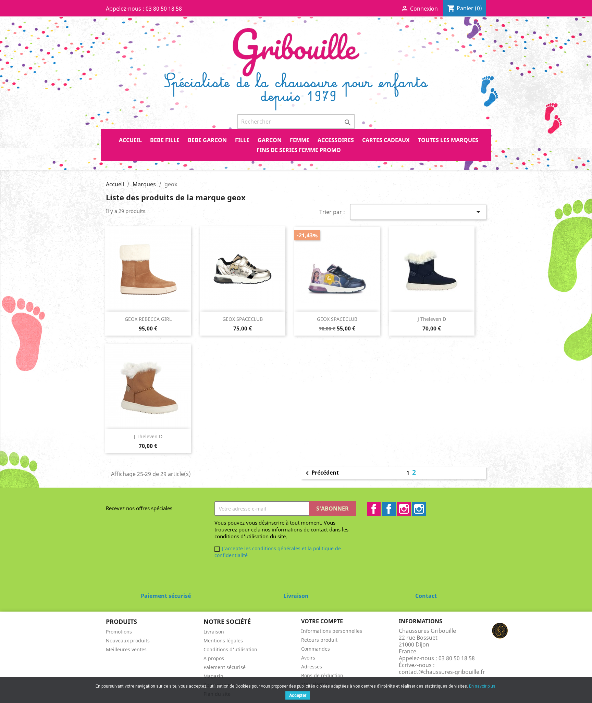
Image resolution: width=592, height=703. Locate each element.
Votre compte (322, 621)
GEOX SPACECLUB (242, 319)
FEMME (299, 140)
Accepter (297, 695)
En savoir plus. (482, 686)
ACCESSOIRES (336, 140)
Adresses (311, 666)
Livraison (214, 631)
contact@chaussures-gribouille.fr (442, 672)
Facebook (374, 509)
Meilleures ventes (126, 649)
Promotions (119, 631)
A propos (214, 658)
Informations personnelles (331, 631)
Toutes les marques (448, 140)
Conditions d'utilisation (230, 649)
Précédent (321, 473)
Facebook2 (389, 509)
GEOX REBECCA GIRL (148, 319)
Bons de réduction (322, 675)
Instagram (404, 509)
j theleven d (432, 319)
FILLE (242, 140)
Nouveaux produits (128, 640)
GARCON (270, 140)
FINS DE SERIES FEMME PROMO (299, 150)
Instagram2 (419, 509)
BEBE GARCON (207, 140)
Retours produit (319, 640)
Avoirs (308, 657)
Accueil (130, 140)
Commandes (315, 648)
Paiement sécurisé (225, 667)
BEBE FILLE (165, 140)
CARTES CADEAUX (386, 140)
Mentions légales (223, 640)
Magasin (213, 676)
